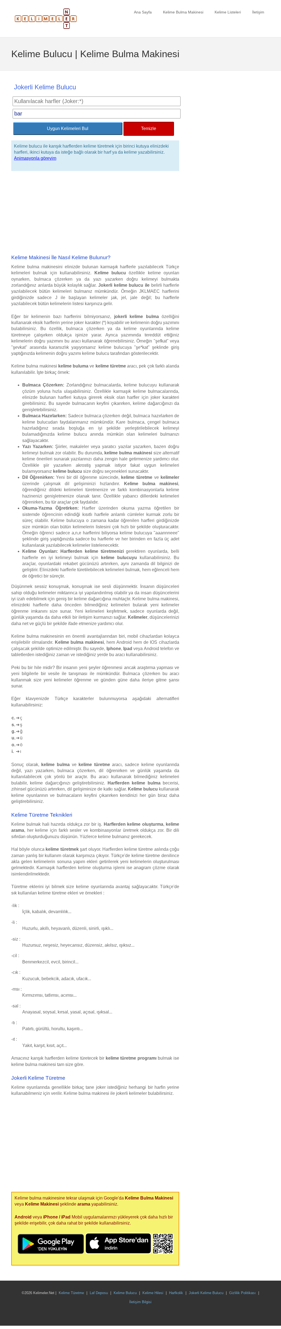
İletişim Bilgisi (140, 1302)
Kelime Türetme (71, 1293)
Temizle (148, 128)
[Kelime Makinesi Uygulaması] (163, 1252)
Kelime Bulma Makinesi (183, 12)
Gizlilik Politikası (242, 1293)
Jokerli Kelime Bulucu (206, 1293)
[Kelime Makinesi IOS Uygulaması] (119, 1252)
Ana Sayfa (143, 12)
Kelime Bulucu (125, 1293)
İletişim (258, 12)
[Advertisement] (95, 213)
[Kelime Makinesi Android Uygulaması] (51, 1252)
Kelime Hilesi (152, 1293)
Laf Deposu (99, 1293)
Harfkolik (176, 1293)
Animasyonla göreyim (35, 158)
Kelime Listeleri (228, 12)
